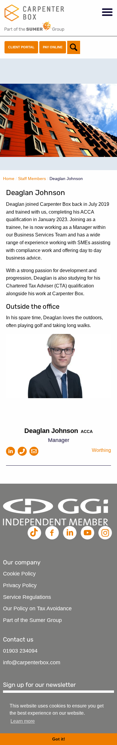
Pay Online (52, 47)
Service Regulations (27, 597)
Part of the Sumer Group (32, 620)
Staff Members (32, 178)
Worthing (101, 450)
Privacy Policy (20, 585)
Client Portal (21, 47)
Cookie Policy (19, 574)
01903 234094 (20, 651)
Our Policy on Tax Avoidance (37, 608)
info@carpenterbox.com (31, 662)
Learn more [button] (22, 721)
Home (8, 178)
